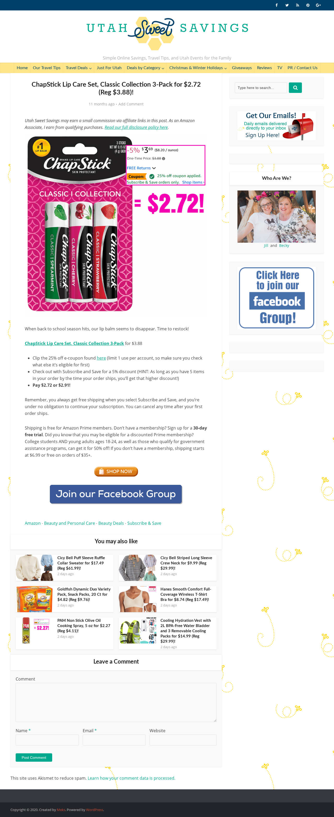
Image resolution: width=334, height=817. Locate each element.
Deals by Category (143, 68)
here (101, 358)
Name (23, 730)
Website (157, 730)
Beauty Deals (111, 523)
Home (22, 68)
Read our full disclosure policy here (136, 127)
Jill (266, 245)
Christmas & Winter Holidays (196, 68)
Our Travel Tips (47, 68)
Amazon (33, 523)
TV (279, 68)
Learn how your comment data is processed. (131, 778)
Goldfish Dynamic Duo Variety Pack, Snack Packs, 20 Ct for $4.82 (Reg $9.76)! (84, 594)
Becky (284, 245)
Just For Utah (109, 68)
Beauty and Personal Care (69, 523)
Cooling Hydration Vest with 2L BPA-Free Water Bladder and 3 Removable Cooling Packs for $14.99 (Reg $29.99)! (185, 631)
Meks (61, 809)
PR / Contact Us (303, 68)
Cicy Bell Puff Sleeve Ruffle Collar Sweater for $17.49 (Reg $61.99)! (81, 563)
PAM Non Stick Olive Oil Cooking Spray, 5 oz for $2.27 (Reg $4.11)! (83, 626)
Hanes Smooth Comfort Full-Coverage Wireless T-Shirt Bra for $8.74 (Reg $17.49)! (185, 594)
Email (90, 730)
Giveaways (242, 68)
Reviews (264, 68)
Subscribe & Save (144, 523)
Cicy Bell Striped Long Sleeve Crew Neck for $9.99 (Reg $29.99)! (186, 563)
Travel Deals (77, 68)
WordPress (94, 809)
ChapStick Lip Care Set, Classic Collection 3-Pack (74, 343)
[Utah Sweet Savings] (167, 33)
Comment (25, 679)
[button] (200, 140)
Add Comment (131, 104)
